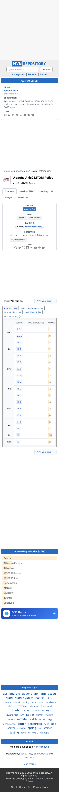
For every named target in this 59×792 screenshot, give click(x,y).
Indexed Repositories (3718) (29, 551)
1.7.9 (19, 362)
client (50, 698)
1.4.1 (19, 422)
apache (22, 217)
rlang (47, 723)
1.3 (18, 435)
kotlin (30, 714)
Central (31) (10, 308)
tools (24, 732)
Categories (18, 74)
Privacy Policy (40, 787)
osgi (49, 719)
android (15, 693)
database (50, 702)
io (43, 710)
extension (34, 706)
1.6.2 (19, 395)
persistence (9, 723)
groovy (35, 710)
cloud (16, 702)
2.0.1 (19, 329)
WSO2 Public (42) (13, 316)
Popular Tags (29, 687)
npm (42, 719)
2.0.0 (19, 335)
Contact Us (25, 787)
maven (11, 719)
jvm (22, 714)
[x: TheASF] (13, 115)
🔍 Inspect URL (18, 239)
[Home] (29, 65)
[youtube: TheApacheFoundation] (25, 115)
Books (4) (23, 197)
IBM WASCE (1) (33, 312)
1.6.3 (19, 388)
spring (32, 728)
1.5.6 (19, 402)
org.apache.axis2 (20, 171)
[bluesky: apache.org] (32, 115)
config (26, 702)
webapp (44, 732)
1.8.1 (19, 349)
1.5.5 (19, 408)
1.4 (18, 428)
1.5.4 (19, 415)
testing (15, 732)
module (33, 719)
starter (47, 728)
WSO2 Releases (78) (32, 308)
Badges (8, 197)
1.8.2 (19, 342)
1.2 (18, 441)
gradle (25, 710)
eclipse (11, 706)
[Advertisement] (29, 29)
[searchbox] (22, 69)
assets (52, 693)
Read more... (29, 763)
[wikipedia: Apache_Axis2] (21, 115)
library (40, 714)
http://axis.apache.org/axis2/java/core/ (29, 235)
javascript (12, 714)
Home (5, 171)
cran (33, 702)
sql (40, 728)
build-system (24, 698)
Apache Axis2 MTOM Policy (33, 177)
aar (5, 693)
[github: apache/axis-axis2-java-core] (5, 115)
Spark (37, 753)
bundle (40, 698)
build (9, 698)
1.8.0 (19, 355)
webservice (35, 217)
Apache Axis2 (11, 90)
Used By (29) (46, 191)
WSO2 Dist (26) (12, 312)
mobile (22, 719)
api (36, 693)
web (35, 732)
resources (35, 723)
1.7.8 (19, 369)
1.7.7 (19, 375)
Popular (32, 74)
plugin (22, 723)
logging (49, 714)
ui (29, 732)
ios (47, 710)
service (21, 728)
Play (30, 753)
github (15, 710)
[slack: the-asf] (29, 115)
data (40, 702)
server (11, 728)
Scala (23, 753)
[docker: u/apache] (9, 115)
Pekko (44, 753)
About (43, 74)
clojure (7, 702)
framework (46, 706)
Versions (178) (27, 191)
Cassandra (29, 757)
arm (43, 693)
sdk (53, 723)
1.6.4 (19, 382)
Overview (9, 191)
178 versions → (45, 301)
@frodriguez (42, 746)
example (22, 706)
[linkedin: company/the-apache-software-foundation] (17, 115)
